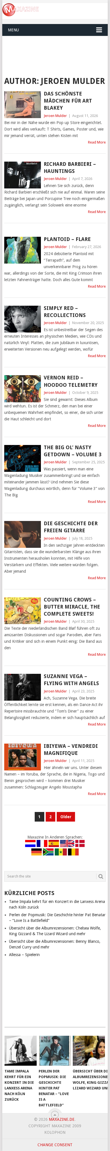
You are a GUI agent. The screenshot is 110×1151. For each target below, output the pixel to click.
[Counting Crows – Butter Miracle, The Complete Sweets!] (22, 610)
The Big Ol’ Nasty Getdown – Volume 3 (73, 450)
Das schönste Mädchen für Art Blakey (68, 101)
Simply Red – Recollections (65, 311)
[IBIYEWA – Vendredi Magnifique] (22, 757)
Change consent (55, 1145)
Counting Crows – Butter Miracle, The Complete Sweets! (72, 607)
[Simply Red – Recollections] (22, 319)
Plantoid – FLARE (67, 239)
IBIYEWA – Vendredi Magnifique (71, 749)
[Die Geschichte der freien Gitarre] (22, 534)
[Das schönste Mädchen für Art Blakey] (22, 104)
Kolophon (54, 1132)
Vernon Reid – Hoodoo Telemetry (71, 381)
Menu (13, 30)
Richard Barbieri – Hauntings (70, 167)
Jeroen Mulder (55, 116)
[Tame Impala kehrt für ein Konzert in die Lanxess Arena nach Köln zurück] (21, 1051)
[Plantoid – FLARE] (22, 250)
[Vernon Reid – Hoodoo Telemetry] (22, 388)
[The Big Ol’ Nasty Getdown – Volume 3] (22, 458)
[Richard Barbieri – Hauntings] (22, 175)
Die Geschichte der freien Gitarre (71, 526)
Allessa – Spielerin (24, 954)
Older (65, 817)
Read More (97, 142)
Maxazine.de (61, 1119)
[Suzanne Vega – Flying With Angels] (22, 687)
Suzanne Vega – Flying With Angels (71, 679)
